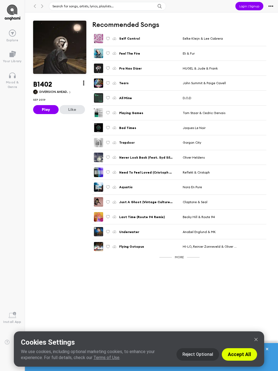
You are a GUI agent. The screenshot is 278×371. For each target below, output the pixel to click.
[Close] (256, 339)
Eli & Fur (189, 53)
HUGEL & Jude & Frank (200, 68)
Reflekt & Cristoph (196, 172)
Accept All (239, 354)
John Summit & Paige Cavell (204, 83)
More (179, 257)
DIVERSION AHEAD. (54, 92)
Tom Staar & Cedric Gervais (204, 113)
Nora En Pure (192, 187)
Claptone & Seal (195, 202)
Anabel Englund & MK (199, 232)
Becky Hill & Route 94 (199, 217)
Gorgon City (192, 142)
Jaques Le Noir (194, 128)
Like (72, 109)
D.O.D (187, 98)
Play (46, 109)
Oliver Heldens (194, 157)
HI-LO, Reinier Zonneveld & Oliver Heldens (215, 246)
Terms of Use (106, 357)
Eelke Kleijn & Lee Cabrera (203, 38)
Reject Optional (197, 354)
